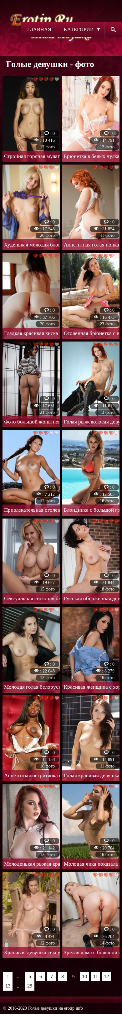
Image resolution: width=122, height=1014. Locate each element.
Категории (79, 29)
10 (84, 976)
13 (7, 985)
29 (29, 985)
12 (106, 976)
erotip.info (73, 1008)
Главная (39, 29)
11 (95, 976)
